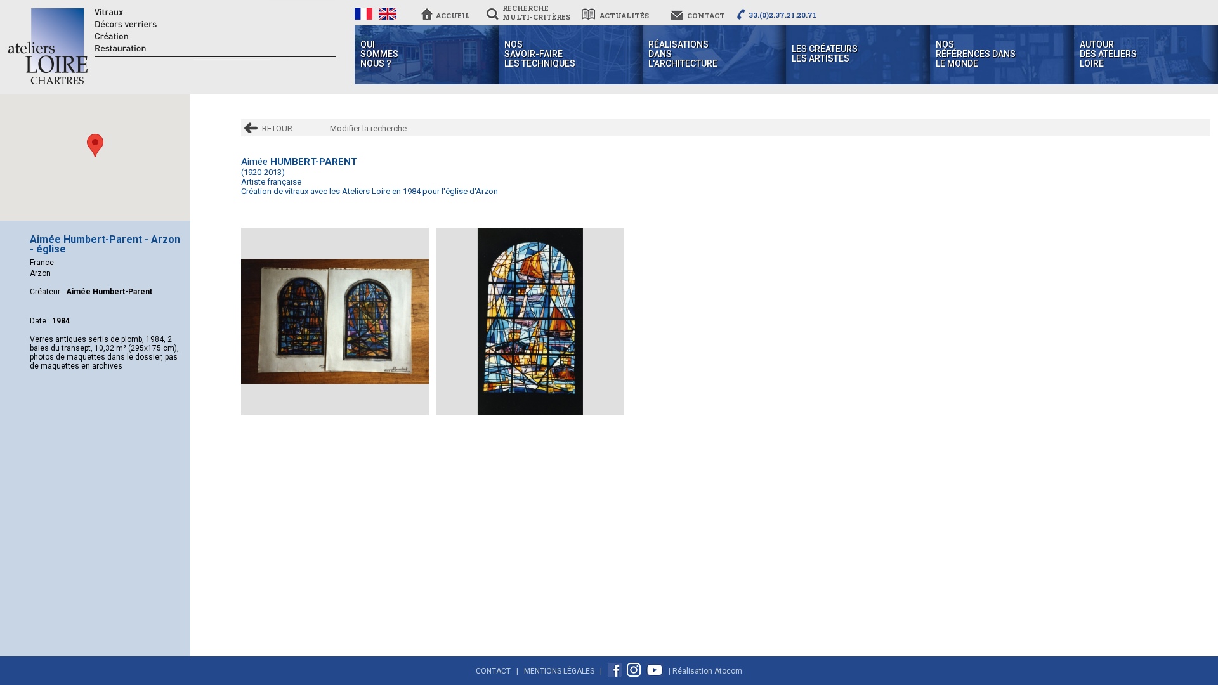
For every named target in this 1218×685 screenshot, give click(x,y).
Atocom (728, 671)
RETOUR (277, 128)
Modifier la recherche (368, 128)
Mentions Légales (559, 671)
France (42, 262)
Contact (493, 671)
